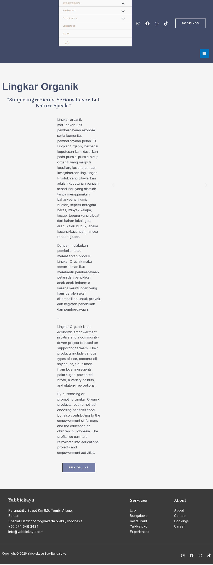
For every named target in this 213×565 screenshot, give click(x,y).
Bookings (181, 521)
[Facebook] (147, 23)
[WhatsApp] (157, 23)
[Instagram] (138, 23)
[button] (190, 23)
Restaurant (69, 10)
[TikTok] (166, 23)
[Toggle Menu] (122, 11)
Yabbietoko (69, 25)
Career (179, 526)
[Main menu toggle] (204, 53)
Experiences (70, 18)
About (66, 33)
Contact (180, 516)
